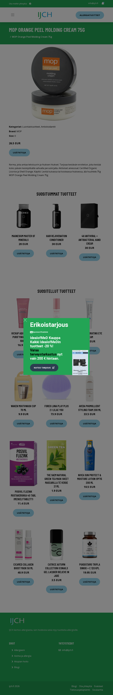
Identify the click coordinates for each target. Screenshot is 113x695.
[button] (44, 367)
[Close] (25, 320)
